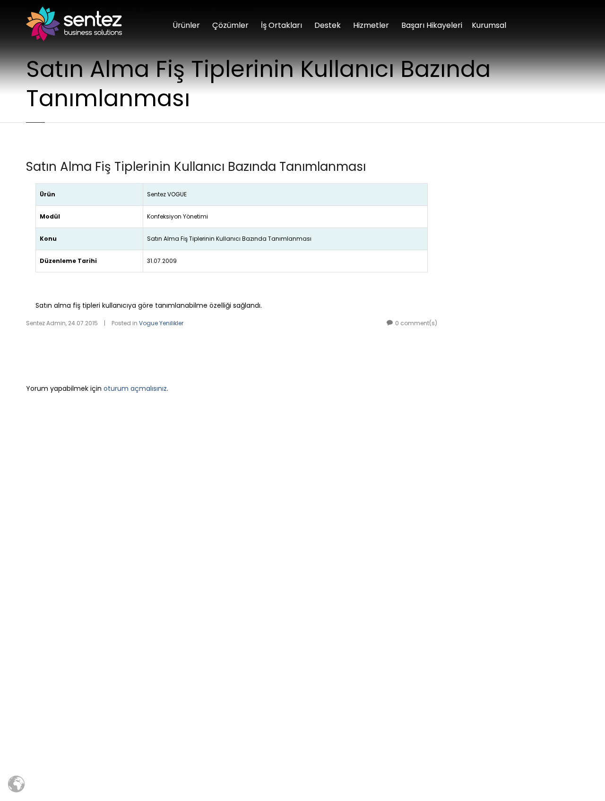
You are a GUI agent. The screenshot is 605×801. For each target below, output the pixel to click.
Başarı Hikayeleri (431, 25)
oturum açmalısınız (135, 388)
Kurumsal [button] (489, 25)
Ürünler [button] (186, 25)
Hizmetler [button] (371, 25)
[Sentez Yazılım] (74, 24)
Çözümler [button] (230, 25)
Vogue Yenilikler (161, 323)
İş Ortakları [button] (281, 25)
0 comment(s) (416, 323)
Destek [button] (327, 25)
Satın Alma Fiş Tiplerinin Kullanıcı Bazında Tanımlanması (196, 166)
